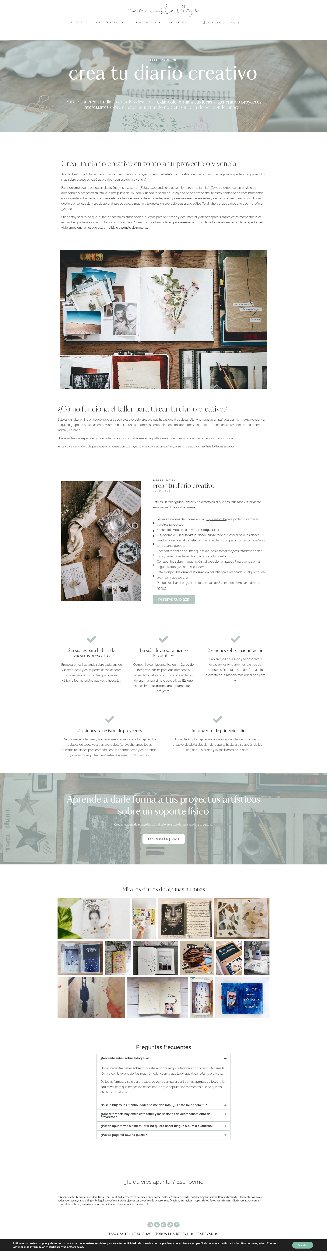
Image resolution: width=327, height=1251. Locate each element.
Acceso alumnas (224, 22)
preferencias (75, 1247)
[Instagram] (150, 1225)
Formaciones (144, 22)
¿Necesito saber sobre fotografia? (124, 1058)
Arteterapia (108, 22)
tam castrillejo (164, 11)
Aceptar (302, 1245)
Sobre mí (177, 22)
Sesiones (79, 22)
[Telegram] (157, 1225)
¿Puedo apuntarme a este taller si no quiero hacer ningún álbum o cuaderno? (156, 1126)
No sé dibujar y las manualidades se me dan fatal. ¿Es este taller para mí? (153, 1105)
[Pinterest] (170, 1225)
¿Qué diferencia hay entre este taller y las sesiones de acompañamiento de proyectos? (155, 1115)
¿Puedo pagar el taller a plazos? (123, 1135)
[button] (163, 1058)
